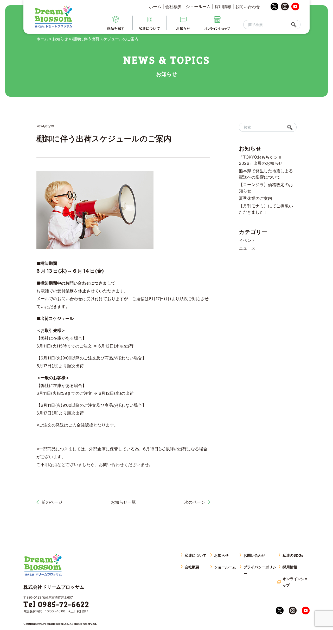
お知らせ (60, 38)
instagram (285, 6)
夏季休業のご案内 (255, 198)
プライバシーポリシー (260, 570)
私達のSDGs (293, 555)
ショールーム (198, 6)
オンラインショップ (295, 581)
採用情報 (223, 6)
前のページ (52, 502)
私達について (196, 555)
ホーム (155, 6)
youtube (295, 6)
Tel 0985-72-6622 (56, 604)
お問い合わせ (247, 6)
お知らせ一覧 (123, 502)
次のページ (194, 502)
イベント (247, 240)
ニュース (247, 248)
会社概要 (173, 6)
